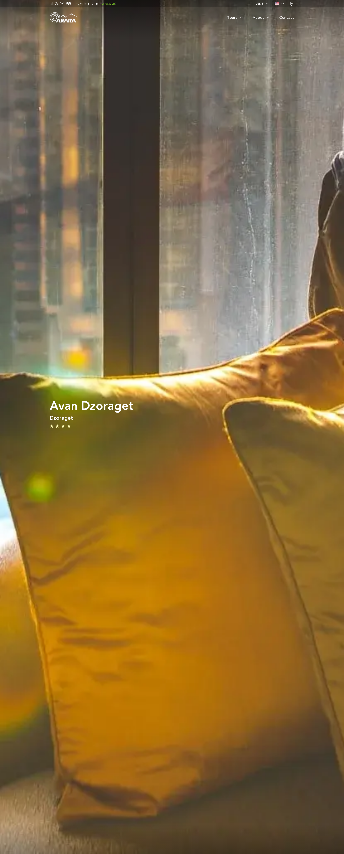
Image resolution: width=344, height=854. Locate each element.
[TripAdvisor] (68, 3)
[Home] (64, 17)
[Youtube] (62, 3)
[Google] (56, 3)
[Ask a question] (292, 4)
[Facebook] (51, 3)
